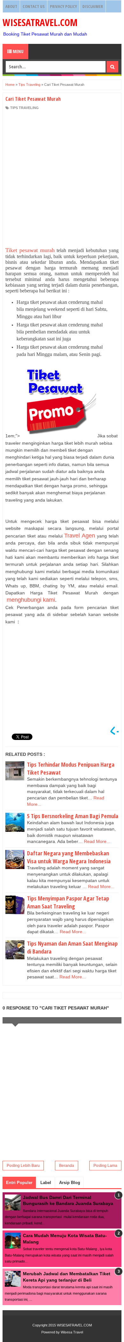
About (11, 6)
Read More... (97, 841)
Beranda (66, 1165)
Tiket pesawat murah (30, 250)
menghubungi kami (31, 600)
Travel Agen (79, 535)
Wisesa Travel (72, 1332)
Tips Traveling (24, 108)
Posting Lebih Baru (23, 1165)
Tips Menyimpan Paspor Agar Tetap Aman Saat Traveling (68, 902)
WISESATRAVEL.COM (40, 22)
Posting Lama (105, 1165)
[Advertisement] (62, 179)
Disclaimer (92, 6)
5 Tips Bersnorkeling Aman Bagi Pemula (72, 816)
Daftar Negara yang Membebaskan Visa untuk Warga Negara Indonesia (69, 857)
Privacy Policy (63, 6)
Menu (18, 51)
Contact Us (34, 6)
